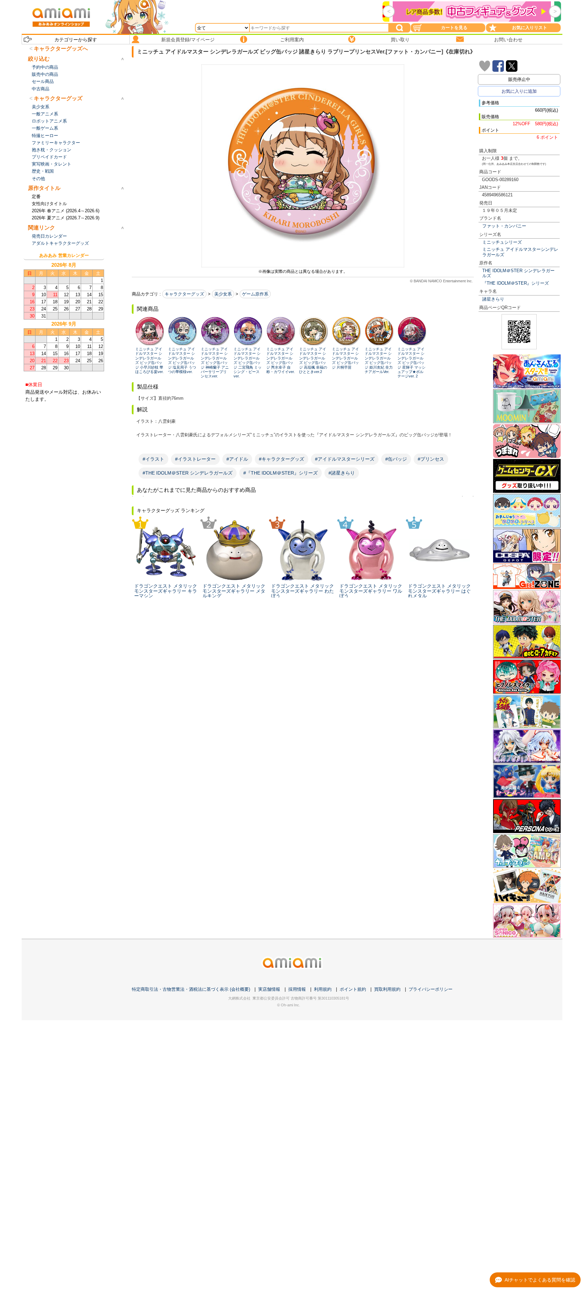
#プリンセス (431, 459)
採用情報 (297, 989)
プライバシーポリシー (431, 989)
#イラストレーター (195, 459)
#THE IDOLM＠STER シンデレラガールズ (188, 473)
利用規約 (323, 989)
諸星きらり (493, 299)
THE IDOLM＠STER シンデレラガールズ (518, 273)
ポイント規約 (353, 989)
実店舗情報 (269, 989)
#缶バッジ (396, 459)
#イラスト (153, 459)
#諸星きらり (341, 473)
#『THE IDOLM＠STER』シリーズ (280, 473)
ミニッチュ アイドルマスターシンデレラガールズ (520, 252)
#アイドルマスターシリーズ (344, 459)
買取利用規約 (387, 989)
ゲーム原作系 (255, 294)
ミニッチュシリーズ (502, 242)
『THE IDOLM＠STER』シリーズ (515, 283)
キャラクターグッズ (184, 294)
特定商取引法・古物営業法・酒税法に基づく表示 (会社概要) (191, 989)
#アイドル (237, 459)
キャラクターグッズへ (61, 48)
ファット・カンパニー (504, 225)
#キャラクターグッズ (281, 459)
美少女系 (223, 294)
